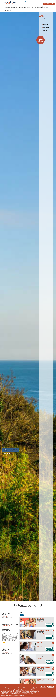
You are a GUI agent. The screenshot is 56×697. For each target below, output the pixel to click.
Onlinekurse (15, 8)
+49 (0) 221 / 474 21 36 (27, 1)
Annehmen (50, 686)
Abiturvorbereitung (28, 8)
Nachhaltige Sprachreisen (49, 1)
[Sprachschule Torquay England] (4, 625)
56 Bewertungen (42, 18)
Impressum (19, 695)
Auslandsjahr (21, 8)
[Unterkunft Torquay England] (6, 625)
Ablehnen (22, 695)
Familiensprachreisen (29, 7)
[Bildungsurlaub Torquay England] (9, 625)
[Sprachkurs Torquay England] (3, 625)
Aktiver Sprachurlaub (7, 8)
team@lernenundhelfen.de (6, 620)
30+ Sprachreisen (37, 7)
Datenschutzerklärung (12, 695)
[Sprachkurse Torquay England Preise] (11, 625)
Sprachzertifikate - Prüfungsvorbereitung (11, 7)
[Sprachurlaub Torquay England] (8, 625)
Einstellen (43, 686)
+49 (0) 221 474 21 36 (5, 616)
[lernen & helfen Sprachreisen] (9, 3)
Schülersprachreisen (7, 10)
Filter (22, 615)
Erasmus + (22, 7)
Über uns (35, 1)
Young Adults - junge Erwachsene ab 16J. (40, 8)
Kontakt (40, 1)
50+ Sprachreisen (45, 7)
